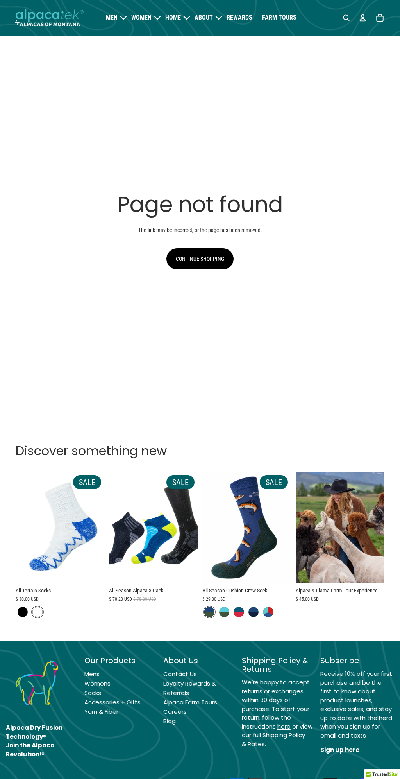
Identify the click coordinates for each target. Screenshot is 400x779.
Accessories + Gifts (112, 702)
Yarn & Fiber (101, 711)
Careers (175, 711)
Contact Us (180, 674)
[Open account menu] (362, 18)
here (284, 726)
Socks (92, 693)
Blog (169, 721)
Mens (92, 674)
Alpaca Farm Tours (190, 702)
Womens (97, 683)
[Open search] (346, 18)
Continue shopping (200, 259)
